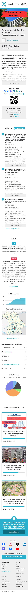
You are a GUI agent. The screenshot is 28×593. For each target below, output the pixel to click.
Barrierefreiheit (19, 586)
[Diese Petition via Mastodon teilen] (11, 91)
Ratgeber (4, 579)
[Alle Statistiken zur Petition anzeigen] (14, 335)
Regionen (4, 586)
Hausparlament (20, 570)
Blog (3, 568)
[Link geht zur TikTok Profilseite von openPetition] (17, 544)
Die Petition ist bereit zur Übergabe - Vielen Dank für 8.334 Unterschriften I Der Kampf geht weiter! (15, 171)
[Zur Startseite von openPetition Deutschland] (10, 4)
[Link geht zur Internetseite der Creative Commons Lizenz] (2, 591)
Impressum (19, 584)
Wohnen (17, 116)
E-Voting (18, 572)
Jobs (3, 566)
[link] (25, 4)
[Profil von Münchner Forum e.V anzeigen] (4, 41)
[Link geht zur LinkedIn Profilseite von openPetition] (24, 544)
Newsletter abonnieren (14, 556)
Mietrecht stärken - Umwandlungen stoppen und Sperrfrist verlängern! (14, 433)
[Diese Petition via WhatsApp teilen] (17, 91)
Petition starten (6, 583)
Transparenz (19, 579)
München (16, 114)
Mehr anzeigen (13, 83)
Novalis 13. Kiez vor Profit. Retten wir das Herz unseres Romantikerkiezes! (14, 467)
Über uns (4, 564)
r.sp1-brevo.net (8, 352)
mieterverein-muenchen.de (11, 364)
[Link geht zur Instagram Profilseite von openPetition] (10, 544)
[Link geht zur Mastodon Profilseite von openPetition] (3, 549)
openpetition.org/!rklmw (16, 94)
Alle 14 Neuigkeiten (12, 228)
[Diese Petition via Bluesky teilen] (8, 91)
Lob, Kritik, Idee (6, 572)
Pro (14, 243)
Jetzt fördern (14, 532)
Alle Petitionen (5, 581)
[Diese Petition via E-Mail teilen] (22, 91)
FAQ (17, 564)
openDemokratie (20, 568)
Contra (14, 259)
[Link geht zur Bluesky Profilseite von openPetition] (10, 549)
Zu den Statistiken (12, 338)
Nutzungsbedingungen (22, 581)
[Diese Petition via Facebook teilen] (5, 91)
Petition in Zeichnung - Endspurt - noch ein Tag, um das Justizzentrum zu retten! (15, 201)
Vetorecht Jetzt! (20, 573)
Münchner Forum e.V (13, 40)
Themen (4, 584)
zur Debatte (13, 286)
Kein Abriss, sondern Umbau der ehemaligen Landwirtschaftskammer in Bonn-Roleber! (14, 501)
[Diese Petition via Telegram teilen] (19, 91)
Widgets (18, 566)
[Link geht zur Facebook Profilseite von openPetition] (3, 544)
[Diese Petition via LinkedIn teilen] (14, 91)
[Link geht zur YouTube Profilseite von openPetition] (17, 549)
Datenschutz (19, 583)
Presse (3, 570)
